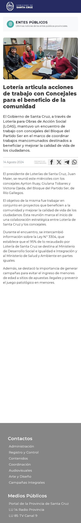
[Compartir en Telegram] (66, 162)
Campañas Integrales (27, 482)
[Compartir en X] (59, 162)
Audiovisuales (20, 470)
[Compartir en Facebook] (51, 162)
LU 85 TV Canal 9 (23, 516)
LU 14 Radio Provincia (26, 510)
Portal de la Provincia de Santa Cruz (39, 503)
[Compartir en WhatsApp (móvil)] (74, 162)
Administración (21, 446)
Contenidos (18, 458)
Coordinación (20, 464)
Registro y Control (24, 452)
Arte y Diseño (20, 476)
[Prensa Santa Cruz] (19, 6)
